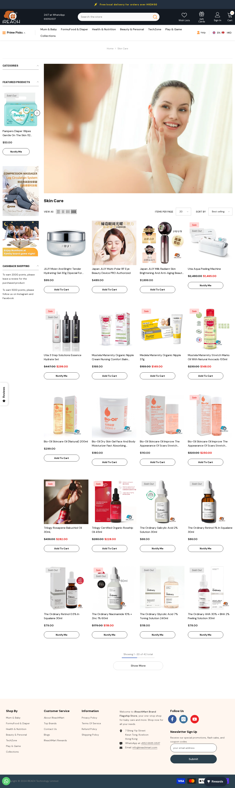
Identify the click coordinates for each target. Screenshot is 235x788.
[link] (21, 191)
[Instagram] (183, 719)
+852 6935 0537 (150, 743)
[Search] (118, 17)
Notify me (16, 151)
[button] (37, 113)
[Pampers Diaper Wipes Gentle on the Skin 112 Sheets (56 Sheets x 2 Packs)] (21, 109)
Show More (138, 665)
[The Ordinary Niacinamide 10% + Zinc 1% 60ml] (114, 588)
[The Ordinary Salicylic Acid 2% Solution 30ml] (162, 502)
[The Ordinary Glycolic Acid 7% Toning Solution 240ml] (162, 588)
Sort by (201, 211)
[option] (20, 125)
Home (110, 48)
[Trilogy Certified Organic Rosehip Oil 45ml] (114, 502)
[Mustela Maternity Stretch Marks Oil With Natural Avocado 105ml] (210, 329)
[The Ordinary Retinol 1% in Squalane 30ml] (210, 502)
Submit (193, 759)
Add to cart (61, 289)
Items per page (164, 211)
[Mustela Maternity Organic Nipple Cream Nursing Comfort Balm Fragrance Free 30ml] (114, 329)
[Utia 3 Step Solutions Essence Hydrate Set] (66, 329)
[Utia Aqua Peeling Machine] (210, 243)
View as (49, 211)
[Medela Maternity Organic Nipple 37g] (162, 329)
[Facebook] (172, 719)
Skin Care (123, 48)
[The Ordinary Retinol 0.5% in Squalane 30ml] (66, 588)
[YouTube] (194, 719)
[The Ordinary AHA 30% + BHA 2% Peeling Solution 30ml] (210, 588)
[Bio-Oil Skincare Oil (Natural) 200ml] (66, 415)
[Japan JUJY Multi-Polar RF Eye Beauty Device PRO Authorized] (114, 243)
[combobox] (114, 17)
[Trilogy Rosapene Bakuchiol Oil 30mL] (66, 502)
